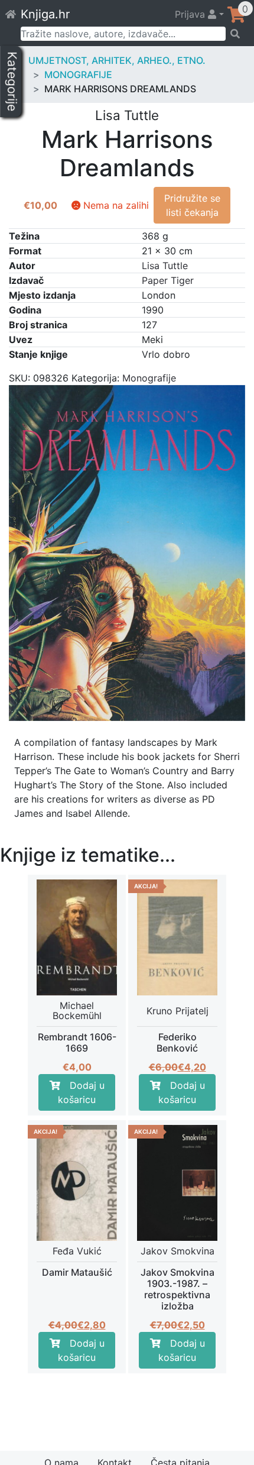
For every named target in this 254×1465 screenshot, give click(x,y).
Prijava (191, 14)
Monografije (78, 74)
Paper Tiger (168, 280)
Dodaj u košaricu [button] (81, 1092)
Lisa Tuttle (165, 265)
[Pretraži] (236, 33)
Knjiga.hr (45, 14)
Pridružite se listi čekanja (192, 205)
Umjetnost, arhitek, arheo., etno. (117, 60)
